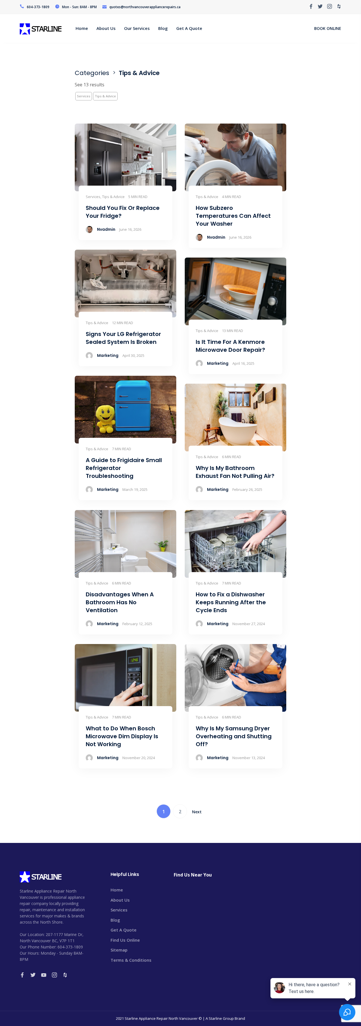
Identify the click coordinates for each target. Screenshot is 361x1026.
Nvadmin (106, 229)
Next (197, 811)
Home (117, 890)
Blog (115, 920)
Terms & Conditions (131, 960)
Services (83, 96)
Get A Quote (124, 930)
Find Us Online (125, 940)
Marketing (107, 355)
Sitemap (119, 950)
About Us (120, 900)
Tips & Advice (105, 96)
